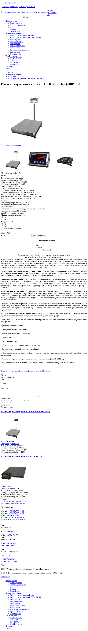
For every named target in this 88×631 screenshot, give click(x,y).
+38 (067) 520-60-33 (10, 7)
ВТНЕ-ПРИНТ (16, 58)
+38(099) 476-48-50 (17, 519)
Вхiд (48, 15)
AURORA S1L (16, 60)
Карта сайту (5, 577)
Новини (13, 29)
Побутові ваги (15, 54)
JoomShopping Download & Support (14, 503)
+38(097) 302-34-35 (16, 513)
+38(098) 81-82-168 (16, 517)
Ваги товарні (15, 44)
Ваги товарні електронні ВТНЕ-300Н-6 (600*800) (25, 411)
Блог (12, 27)
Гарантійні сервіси (8, 545)
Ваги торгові (15, 40)
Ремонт (8, 68)
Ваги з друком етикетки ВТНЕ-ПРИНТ (25, 37)
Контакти (9, 66)
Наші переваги (16, 23)
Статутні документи (18, 25)
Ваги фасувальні (16, 42)
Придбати (5, 444)
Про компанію (11, 21)
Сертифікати (15, 31)
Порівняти (52, 13)
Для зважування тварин (19, 50)
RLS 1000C (14, 62)
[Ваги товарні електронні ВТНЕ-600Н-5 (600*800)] (13, 159)
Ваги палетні (15, 48)
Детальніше (14, 444)
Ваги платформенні (17, 46)
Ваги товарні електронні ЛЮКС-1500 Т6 (21, 456)
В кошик (51, 11)
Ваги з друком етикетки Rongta (22, 35)
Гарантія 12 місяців (42, 371)
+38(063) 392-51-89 (13, 515)
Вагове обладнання (13, 33)
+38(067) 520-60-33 (16, 511)
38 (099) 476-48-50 (27, 7)
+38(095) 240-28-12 (9, 559)
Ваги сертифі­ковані (26, 371)
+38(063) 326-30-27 (13, 543)
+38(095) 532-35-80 (9, 561)
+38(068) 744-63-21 (13, 535)
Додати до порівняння (12, 228)
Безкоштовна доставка (10, 371)
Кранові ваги (15, 52)
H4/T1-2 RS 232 (16, 64)
